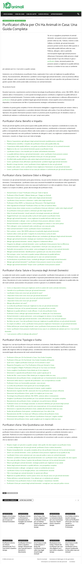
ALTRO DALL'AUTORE (26, 500)
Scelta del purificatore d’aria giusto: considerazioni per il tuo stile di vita (30, 411)
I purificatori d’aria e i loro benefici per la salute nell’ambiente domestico (31, 151)
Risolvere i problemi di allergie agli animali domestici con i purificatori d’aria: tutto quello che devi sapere (42, 458)
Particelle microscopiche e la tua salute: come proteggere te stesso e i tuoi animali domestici (38, 249)
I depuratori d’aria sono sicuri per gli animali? (22, 301)
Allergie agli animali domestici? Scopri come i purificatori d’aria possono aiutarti (33, 264)
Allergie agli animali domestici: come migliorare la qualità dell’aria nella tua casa (33, 218)
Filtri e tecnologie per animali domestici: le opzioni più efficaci (27, 473)
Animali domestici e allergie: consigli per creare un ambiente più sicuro (30, 468)
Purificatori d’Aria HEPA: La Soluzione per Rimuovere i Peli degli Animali (31, 203)
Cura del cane (19, 14)
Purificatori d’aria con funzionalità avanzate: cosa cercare (26, 383)
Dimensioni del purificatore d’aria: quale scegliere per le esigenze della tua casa (34, 419)
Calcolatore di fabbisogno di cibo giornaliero (61, 559)
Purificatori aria (12, 493)
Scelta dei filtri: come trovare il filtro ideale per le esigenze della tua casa (31, 375)
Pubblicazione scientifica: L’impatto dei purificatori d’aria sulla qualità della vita (33, 144)
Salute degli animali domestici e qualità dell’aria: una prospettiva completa (32, 465)
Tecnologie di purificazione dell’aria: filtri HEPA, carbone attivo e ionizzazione (32, 396)
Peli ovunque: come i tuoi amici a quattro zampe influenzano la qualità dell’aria (33, 254)
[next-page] (78, 500)
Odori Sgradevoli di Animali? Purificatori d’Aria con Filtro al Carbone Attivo (31, 205)
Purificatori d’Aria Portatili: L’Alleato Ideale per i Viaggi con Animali (29, 195)
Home (4, 18)
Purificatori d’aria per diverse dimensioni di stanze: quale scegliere (29, 388)
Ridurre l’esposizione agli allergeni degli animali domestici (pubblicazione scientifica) (35, 141)
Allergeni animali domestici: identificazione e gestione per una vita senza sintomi (34, 252)
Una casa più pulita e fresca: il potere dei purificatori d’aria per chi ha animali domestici (36, 460)
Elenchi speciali (43, 14)
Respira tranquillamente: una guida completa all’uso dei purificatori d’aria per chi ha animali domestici (41, 450)
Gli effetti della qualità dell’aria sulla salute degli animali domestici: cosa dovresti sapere (36, 159)
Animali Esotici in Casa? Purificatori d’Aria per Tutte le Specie (27, 193)
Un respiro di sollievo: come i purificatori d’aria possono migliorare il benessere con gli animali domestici (42, 324)
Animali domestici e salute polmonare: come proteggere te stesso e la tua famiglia (34, 316)
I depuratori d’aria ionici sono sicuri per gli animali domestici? (27, 295)
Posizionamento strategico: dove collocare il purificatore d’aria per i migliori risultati (34, 416)
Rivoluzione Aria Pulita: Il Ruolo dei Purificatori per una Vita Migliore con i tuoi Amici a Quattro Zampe (56, 547)
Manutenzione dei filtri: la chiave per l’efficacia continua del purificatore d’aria (33, 414)
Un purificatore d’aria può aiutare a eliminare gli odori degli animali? (29, 211)
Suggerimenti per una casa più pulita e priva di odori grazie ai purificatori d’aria (33, 216)
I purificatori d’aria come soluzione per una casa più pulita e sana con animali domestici (36, 455)
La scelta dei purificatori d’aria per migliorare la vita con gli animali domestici (32, 306)
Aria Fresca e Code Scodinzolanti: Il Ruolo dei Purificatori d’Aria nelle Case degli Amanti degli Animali (40, 548)
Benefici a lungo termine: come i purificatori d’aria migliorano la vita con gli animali (34, 164)
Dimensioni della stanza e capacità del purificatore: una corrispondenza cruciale (34, 380)
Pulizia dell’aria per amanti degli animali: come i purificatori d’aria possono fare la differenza (37, 326)
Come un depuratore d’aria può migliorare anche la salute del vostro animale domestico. (37, 288)
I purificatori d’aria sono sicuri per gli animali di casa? (24, 293)
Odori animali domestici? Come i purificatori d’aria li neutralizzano (29, 228)
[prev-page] (76, 500)
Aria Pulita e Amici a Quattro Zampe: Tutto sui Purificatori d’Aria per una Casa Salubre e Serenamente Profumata (72, 521)
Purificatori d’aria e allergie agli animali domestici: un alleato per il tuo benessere (34, 313)
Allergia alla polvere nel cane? (17, 303)
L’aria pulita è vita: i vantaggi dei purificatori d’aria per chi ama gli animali (31, 156)
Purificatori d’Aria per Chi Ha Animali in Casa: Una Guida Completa (29, 357)
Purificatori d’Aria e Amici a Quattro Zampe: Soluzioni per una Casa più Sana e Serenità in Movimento (25, 547)
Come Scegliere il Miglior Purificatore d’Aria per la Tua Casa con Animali (31, 368)
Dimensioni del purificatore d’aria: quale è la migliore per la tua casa (30, 393)
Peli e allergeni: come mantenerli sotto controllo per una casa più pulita (31, 226)
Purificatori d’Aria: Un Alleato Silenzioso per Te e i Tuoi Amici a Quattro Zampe (9, 546)
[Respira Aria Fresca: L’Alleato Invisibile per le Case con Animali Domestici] (9, 509)
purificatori (51, 61)
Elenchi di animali (42, 559)
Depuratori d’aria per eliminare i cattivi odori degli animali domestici (29, 198)
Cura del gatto (31, 14)
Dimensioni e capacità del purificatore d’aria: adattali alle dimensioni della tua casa (34, 409)
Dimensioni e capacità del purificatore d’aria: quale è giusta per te (29, 373)
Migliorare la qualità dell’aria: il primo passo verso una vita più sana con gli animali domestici (38, 475)
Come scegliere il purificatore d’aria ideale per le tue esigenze (27, 370)
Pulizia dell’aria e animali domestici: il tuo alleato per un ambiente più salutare (33, 478)
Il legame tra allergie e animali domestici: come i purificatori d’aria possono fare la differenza (38, 244)
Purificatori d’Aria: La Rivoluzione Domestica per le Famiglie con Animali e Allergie (25, 519)
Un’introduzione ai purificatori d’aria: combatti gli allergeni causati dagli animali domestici (36, 259)
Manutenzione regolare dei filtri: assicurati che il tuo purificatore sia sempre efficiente (35, 391)
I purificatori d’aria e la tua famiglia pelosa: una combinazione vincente (30, 470)
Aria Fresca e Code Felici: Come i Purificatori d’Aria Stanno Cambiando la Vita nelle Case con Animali (72, 547)
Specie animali (8, 14)
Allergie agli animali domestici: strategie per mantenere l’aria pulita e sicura (32, 239)
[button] (78, 14)
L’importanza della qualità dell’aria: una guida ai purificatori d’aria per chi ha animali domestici (38, 146)
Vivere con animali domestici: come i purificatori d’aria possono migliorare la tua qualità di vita (38, 452)
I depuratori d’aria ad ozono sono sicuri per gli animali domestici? (29, 298)
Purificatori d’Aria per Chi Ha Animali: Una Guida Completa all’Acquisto (30, 360)
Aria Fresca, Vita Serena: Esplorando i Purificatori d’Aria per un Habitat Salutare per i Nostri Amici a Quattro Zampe (41, 521)
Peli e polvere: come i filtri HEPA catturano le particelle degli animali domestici (33, 231)
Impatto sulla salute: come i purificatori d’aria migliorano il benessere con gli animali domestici (38, 167)
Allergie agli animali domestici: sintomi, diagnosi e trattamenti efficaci (30, 241)
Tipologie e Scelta (20, 20)
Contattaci (72, 561)
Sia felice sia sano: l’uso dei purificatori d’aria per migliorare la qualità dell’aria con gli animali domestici (41, 321)
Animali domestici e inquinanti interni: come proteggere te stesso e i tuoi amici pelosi (35, 223)
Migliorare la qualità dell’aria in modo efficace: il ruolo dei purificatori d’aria (32, 311)
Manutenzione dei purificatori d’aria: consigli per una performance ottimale (32, 401)
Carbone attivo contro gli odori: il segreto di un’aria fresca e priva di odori (31, 234)
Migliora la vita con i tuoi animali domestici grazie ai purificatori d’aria (30, 149)
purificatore (6, 100)
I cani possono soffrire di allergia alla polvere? (22, 334)
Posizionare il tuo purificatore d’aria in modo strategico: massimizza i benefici (33, 481)
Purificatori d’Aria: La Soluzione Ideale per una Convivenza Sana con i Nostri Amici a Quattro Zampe (56, 520)
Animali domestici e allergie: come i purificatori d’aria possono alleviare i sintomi (33, 221)
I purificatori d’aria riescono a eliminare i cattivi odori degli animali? (29, 200)
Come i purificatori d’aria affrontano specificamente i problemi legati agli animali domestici (37, 162)
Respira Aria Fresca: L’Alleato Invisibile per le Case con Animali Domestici (9, 519)
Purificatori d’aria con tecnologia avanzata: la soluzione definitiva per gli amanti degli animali (38, 403)
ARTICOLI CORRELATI (10, 500)
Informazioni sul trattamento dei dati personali (54, 561)
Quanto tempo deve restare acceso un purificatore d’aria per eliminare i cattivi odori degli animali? (40, 208)
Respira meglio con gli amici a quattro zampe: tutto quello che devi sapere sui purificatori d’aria (39, 445)
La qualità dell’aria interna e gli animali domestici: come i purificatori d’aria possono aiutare (37, 154)
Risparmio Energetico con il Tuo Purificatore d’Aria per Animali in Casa (30, 365)
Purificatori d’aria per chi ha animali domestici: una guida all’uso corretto (31, 308)
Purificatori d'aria (12, 18)
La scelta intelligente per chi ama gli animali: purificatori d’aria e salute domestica (34, 447)
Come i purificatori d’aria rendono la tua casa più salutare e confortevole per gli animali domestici (39, 169)
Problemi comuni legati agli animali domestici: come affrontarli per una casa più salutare (36, 318)
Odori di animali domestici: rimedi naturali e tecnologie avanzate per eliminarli (33, 213)
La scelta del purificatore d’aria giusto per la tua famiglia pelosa (28, 385)
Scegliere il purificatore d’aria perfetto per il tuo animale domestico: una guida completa (36, 398)
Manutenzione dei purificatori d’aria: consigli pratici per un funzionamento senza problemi (37, 378)
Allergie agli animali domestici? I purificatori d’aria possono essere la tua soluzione (34, 262)
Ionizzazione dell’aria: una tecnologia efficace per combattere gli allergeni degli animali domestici (39, 236)
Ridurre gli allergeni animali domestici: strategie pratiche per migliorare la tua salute (35, 463)
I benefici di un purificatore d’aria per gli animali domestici (26, 290)
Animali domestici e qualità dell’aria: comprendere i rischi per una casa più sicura (34, 246)
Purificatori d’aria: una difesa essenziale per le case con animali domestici (31, 257)
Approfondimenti (57, 14)
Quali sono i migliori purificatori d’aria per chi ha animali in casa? (28, 362)
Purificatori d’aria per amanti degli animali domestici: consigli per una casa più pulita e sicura (38, 483)
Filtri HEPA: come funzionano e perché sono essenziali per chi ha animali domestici (35, 406)
